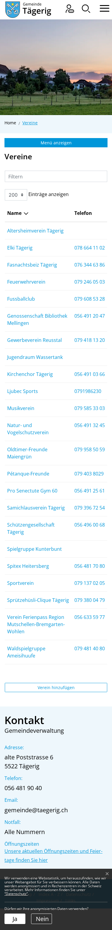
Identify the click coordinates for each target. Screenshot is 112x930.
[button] (86, 8)
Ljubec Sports (22, 391)
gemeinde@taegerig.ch (36, 810)
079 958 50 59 (89, 449)
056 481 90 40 (23, 788)
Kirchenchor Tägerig (30, 374)
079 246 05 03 (89, 282)
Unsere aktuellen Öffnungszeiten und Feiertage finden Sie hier (53, 855)
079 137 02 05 (89, 583)
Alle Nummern (24, 832)
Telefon (83, 213)
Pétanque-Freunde (28, 473)
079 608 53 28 (89, 299)
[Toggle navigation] (102, 7)
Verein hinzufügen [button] (56, 687)
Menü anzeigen (56, 143)
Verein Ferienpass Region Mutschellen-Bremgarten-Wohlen (36, 624)
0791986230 (87, 391)
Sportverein (20, 583)
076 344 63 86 (89, 264)
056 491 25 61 (89, 490)
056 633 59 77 (89, 617)
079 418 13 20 (89, 340)
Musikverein (20, 408)
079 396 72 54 (89, 507)
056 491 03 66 (89, 374)
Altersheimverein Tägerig (35, 230)
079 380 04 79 (89, 600)
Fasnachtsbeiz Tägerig (32, 264)
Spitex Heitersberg (28, 566)
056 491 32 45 (89, 425)
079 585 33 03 (89, 408)
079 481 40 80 (89, 648)
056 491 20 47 (89, 316)
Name (14, 213)
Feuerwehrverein (26, 282)
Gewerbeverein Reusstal (34, 340)
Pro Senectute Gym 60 (32, 490)
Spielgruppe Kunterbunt (34, 549)
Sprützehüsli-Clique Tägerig (38, 600)
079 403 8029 (89, 473)
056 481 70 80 (89, 566)
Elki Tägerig (20, 247)
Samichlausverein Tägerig (36, 507)
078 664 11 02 (89, 247)
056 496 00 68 (89, 524)
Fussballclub (21, 299)
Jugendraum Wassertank (35, 357)
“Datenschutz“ (16, 893)
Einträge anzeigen (48, 194)
